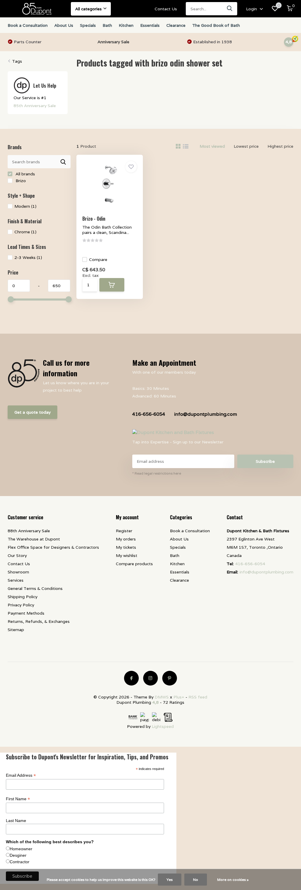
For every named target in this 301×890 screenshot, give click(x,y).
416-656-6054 (148, 414)
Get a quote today (32, 412)
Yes (170, 879)
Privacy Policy (21, 605)
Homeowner (21, 848)
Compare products (134, 563)
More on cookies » (233, 879)
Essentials (150, 25)
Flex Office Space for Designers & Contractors (53, 547)
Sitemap (16, 629)
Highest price (280, 146)
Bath (107, 25)
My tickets (126, 547)
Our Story (17, 555)
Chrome (25, 231)
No (195, 879)
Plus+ (178, 697)
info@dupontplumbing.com (205, 414)
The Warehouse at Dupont (34, 539)
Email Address (21, 775)
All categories (88, 8)
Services (16, 580)
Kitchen (126, 25)
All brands (24, 174)
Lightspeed (163, 726)
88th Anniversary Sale (29, 530)
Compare (98, 259)
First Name (18, 799)
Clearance (175, 25)
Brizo (20, 180)
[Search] (230, 8)
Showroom (18, 572)
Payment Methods (26, 613)
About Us (63, 25)
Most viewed (212, 146)
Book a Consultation (28, 25)
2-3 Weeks (28, 257)
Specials (88, 25)
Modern (25, 206)
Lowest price (246, 146)
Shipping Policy (22, 596)
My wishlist (126, 555)
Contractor (19, 861)
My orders (126, 539)
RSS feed (197, 697)
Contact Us (166, 8)
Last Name (16, 820)
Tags (17, 61)
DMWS (162, 697)
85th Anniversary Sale (35, 105)
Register (124, 530)
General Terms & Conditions (35, 588)
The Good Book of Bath (216, 25)
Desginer (18, 855)
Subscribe (265, 461)
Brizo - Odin (93, 218)
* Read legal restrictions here (156, 473)
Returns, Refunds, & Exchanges (39, 621)
